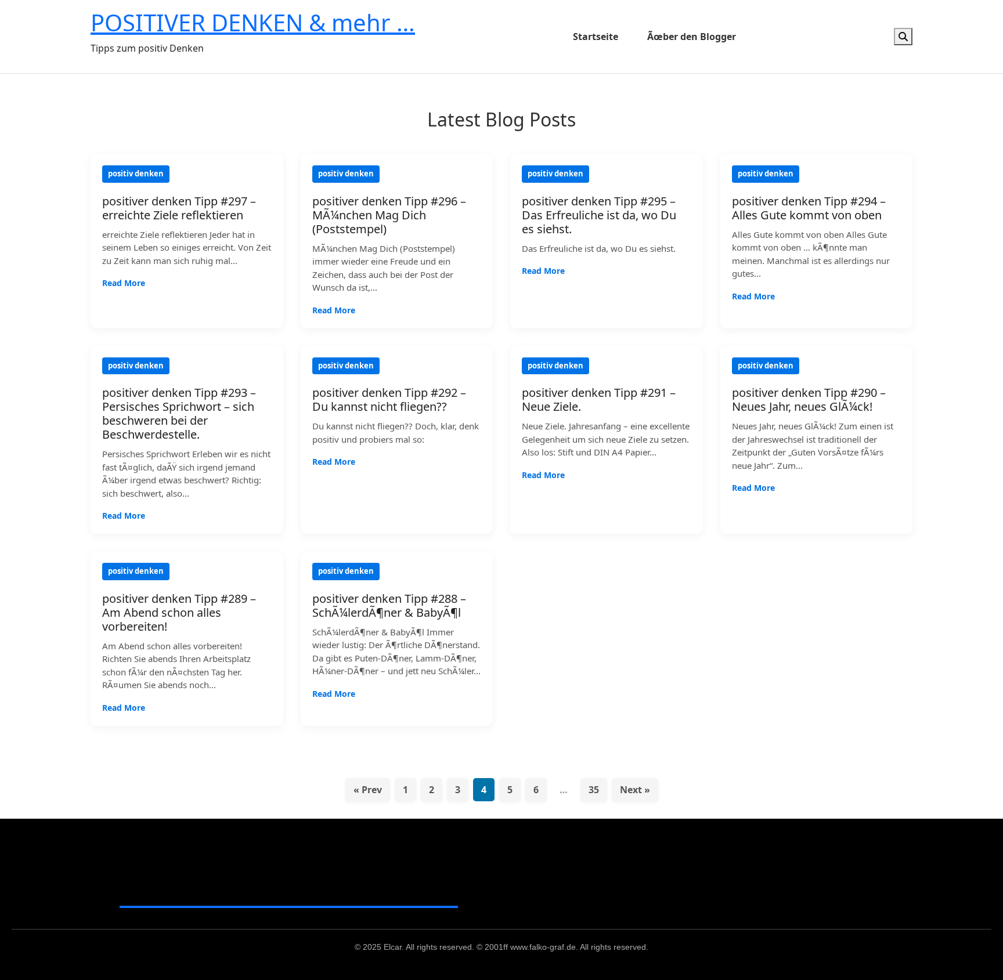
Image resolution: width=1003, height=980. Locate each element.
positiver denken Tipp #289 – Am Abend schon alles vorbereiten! (179, 613)
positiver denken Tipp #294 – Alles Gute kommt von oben (809, 208)
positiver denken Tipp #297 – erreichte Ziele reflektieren (179, 208)
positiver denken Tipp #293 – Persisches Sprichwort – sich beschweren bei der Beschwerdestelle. (179, 414)
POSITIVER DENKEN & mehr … (253, 22)
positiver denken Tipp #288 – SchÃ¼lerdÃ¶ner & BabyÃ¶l (389, 606)
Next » (635, 789)
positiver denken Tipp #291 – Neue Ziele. (599, 400)
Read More (123, 282)
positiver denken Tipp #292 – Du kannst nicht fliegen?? (389, 400)
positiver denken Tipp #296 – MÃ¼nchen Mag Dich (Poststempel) (389, 215)
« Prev (367, 789)
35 (594, 789)
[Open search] (903, 36)
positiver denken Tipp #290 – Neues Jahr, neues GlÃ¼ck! (809, 400)
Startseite (595, 36)
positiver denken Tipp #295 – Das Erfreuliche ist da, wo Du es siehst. (599, 215)
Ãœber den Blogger (691, 36)
